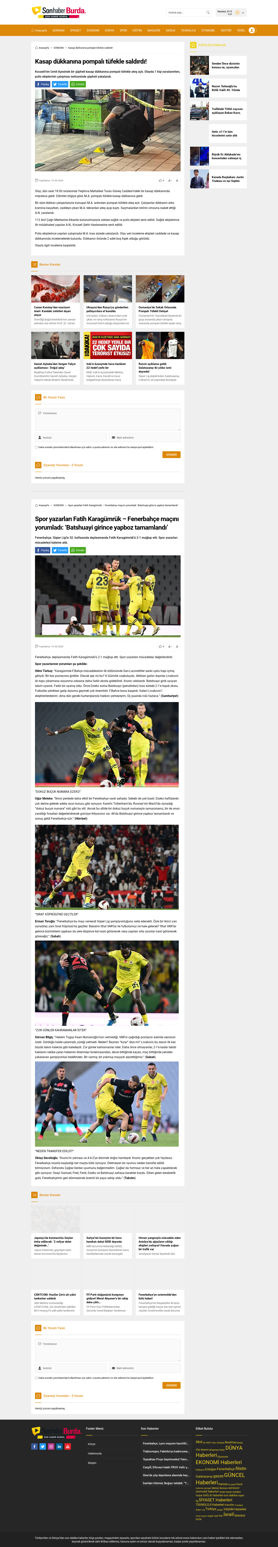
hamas (223, 1484)
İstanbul (239, 1515)
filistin (240, 1468)
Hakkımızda (95, 1453)
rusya (199, 1495)
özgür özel (213, 1515)
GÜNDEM (59, 47)
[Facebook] (34, 1446)
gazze (218, 1475)
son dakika (231, 1495)
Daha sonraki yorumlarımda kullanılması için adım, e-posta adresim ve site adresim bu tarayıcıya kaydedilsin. (96, 447)
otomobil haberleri (207, 1491)
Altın (214, 1442)
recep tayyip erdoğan (230, 1491)
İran (221, 1515)
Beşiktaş (230, 1442)
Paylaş (45, 84)
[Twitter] (43, 1446)
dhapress (214, 1449)
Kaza (239, 1484)
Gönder (80, 84)
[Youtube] (67, 1446)
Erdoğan (210, 1469)
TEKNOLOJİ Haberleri (210, 1504)
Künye (91, 1444)
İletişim (92, 1463)
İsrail (229, 1514)
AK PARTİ (207, 1442)
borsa (240, 1442)
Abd (199, 1441)
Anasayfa (44, 47)
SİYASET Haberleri (215, 1500)
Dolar (222, 1449)
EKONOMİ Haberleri (219, 1462)
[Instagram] (51, 1446)
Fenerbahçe (226, 1469)
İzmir (199, 1519)
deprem (205, 1449)
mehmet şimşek (203, 1488)
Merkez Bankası (220, 1488)
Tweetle (62, 84)
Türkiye (210, 1508)
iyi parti (232, 1484)
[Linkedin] (59, 1446)
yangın (220, 1509)
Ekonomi (223, 1456)
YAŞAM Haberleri (235, 1509)
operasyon (233, 1487)
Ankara (220, 1442)
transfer (229, 1504)
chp (198, 1449)
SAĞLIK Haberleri (213, 1495)
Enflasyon (200, 1469)
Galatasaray (204, 1476)
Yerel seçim (201, 1515)
